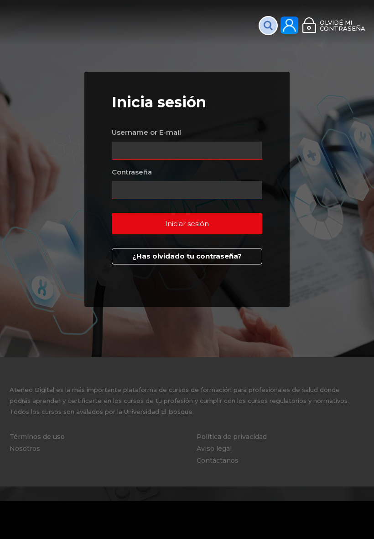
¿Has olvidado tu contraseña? (187, 256)
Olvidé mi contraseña (342, 25)
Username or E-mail (146, 132)
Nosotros (25, 448)
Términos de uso (37, 437)
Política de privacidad (232, 437)
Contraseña (132, 172)
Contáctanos (218, 460)
